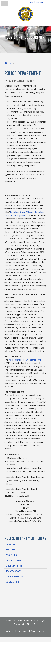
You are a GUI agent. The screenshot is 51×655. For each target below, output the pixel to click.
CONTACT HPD (12, 582)
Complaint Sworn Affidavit (21, 212)
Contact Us (33, 620)
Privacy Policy (20, 624)
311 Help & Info (20, 620)
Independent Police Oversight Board (24, 359)
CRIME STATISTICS (14, 565)
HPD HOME (11, 544)
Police (11, 63)
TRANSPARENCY (13, 571)
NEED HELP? (11, 549)
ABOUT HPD (11, 555)
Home (8, 620)
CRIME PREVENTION (14, 576)
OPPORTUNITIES (13, 560)
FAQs (41, 620)
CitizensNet (32, 624)
